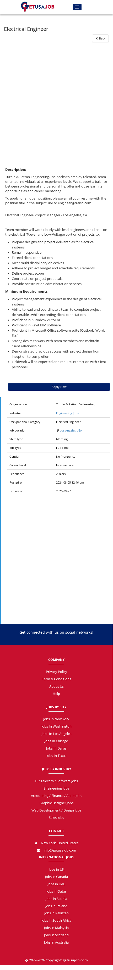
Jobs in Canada (56, 877)
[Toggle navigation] (77, 7)
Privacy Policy (56, 672)
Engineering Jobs (67, 413)
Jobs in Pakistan (56, 913)
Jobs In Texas (56, 755)
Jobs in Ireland (56, 906)
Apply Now (59, 387)
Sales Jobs (56, 817)
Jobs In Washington (56, 726)
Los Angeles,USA (70, 430)
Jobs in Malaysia (56, 928)
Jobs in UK (56, 869)
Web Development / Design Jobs (56, 810)
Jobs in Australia (56, 942)
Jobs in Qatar (56, 891)
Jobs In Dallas (56, 748)
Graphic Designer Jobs (56, 803)
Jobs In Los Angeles (56, 733)
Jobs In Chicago (56, 741)
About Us (56, 686)
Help (56, 693)
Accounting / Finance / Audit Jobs (56, 795)
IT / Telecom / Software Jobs (56, 781)
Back (101, 38)
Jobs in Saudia (56, 899)
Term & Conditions (56, 679)
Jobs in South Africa (56, 920)
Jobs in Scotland (56, 935)
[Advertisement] (56, 101)
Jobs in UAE (56, 884)
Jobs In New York (56, 719)
